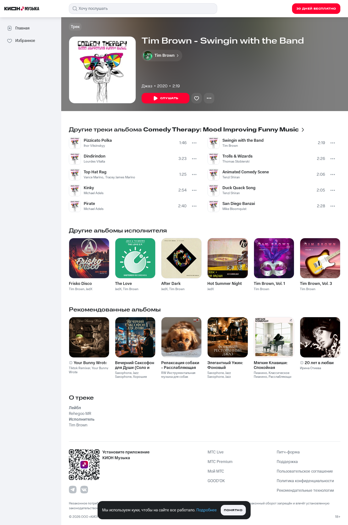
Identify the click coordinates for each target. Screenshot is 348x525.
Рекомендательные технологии (305, 490)
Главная (22, 28)
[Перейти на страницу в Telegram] (73, 489)
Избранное (25, 41)
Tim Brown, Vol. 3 (316, 283)
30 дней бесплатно (316, 9)
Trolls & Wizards (237, 156)
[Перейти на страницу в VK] (84, 489)
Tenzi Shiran (231, 177)
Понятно (233, 510)
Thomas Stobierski (235, 161)
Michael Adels (94, 193)
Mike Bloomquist (234, 209)
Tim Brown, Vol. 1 (269, 283)
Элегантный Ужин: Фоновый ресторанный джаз (225, 365)
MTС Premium (220, 462)
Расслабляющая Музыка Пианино (273, 378)
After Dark (171, 283)
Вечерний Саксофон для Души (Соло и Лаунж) (134, 365)
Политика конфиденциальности (305, 481)
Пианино (260, 373)
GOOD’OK (216, 481)
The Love (123, 283)
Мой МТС (216, 471)
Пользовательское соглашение (305, 471)
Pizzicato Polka (98, 140)
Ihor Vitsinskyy (94, 145)
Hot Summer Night (224, 283)
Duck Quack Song (238, 188)
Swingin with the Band (243, 140)
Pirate (89, 204)
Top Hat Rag (95, 172)
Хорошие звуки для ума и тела (131, 378)
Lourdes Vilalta (94, 161)
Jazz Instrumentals (219, 378)
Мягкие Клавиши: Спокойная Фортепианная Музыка (270, 365)
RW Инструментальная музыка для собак (178, 375)
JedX (89, 289)
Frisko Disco (80, 283)
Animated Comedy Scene (245, 172)
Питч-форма (288, 452)
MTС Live (216, 452)
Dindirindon (94, 156)
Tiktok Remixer (79, 368)
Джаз (147, 86)
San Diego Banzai (238, 204)
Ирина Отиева (310, 368)
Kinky (89, 188)
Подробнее (206, 510)
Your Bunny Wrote (90, 363)
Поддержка (287, 462)
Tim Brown (230, 145)
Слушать (169, 98)
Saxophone (123, 373)
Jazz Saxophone (126, 375)
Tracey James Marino (120, 177)
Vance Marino (93, 177)
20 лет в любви (319, 363)
